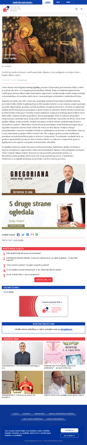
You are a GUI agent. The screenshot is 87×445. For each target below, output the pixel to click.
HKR (68, 2)
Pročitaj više (41, 280)
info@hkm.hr (66, 329)
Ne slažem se (69, 436)
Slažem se (69, 430)
